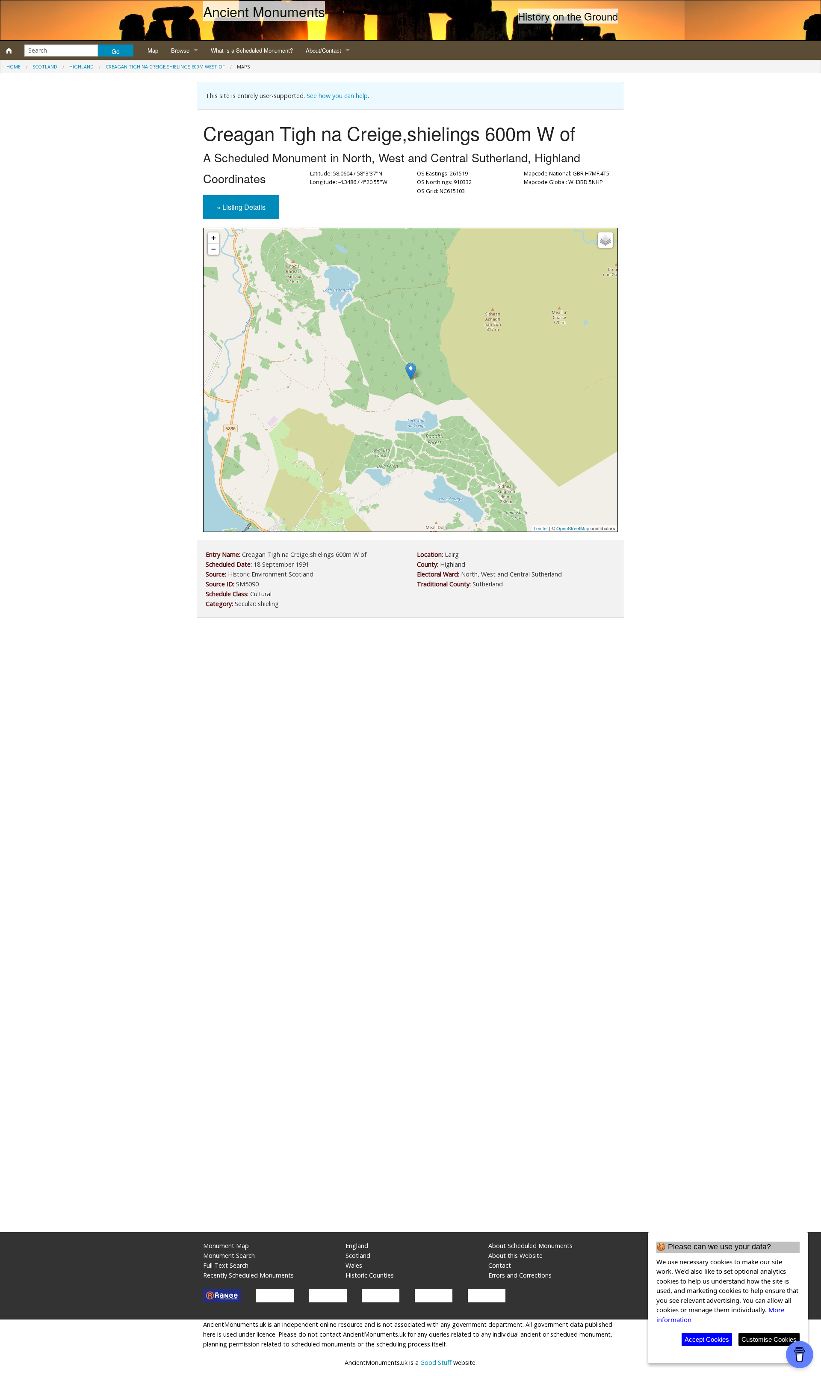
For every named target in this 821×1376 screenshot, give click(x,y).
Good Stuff (436, 1362)
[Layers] (605, 240)
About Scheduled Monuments (530, 1246)
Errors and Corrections (520, 1275)
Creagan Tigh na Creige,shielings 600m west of (165, 66)
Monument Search (229, 1255)
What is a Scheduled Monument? (252, 50)
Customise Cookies (769, 1339)
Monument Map (226, 1246)
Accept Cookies (707, 1339)
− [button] (213, 248)
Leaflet (541, 528)
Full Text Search (225, 1265)
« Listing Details (241, 207)
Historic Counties (370, 1275)
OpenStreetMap (572, 528)
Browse (180, 50)
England (357, 1246)
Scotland (44, 66)
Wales (354, 1265)
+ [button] (213, 237)
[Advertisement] (410, 695)
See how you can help (337, 96)
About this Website (515, 1255)
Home (13, 66)
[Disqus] (410, 880)
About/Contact (323, 50)
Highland (81, 66)
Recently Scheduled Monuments (248, 1275)
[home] (9, 50)
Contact (499, 1265)
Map (153, 50)
